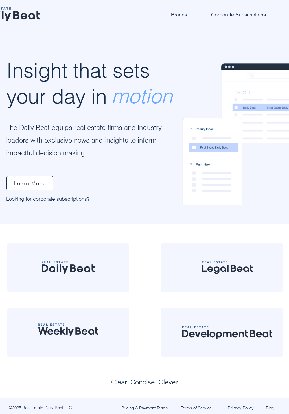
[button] (188, 14)
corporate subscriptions (60, 199)
